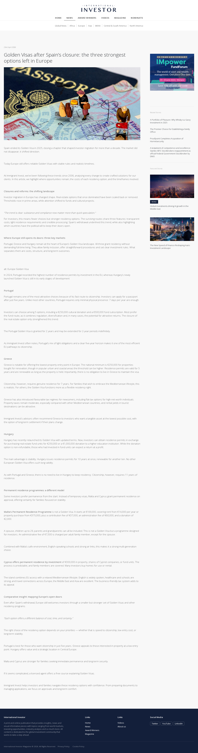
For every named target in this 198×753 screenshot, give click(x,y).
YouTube (166, 723)
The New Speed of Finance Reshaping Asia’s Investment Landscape (170, 246)
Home (58, 17)
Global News (60, 25)
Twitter (155, 723)
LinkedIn (179, 723)
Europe (81, 25)
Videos (105, 17)
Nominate (137, 17)
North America (136, 25)
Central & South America (115, 25)
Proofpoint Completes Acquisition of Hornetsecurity (166, 140)
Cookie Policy (78, 746)
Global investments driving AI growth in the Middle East (169, 207)
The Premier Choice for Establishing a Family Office (170, 130)
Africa (72, 25)
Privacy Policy (63, 746)
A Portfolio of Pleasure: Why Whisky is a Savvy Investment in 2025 (170, 121)
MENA (98, 25)
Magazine (120, 17)
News (71, 17)
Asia (90, 25)
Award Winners (87, 17)
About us (122, 726)
